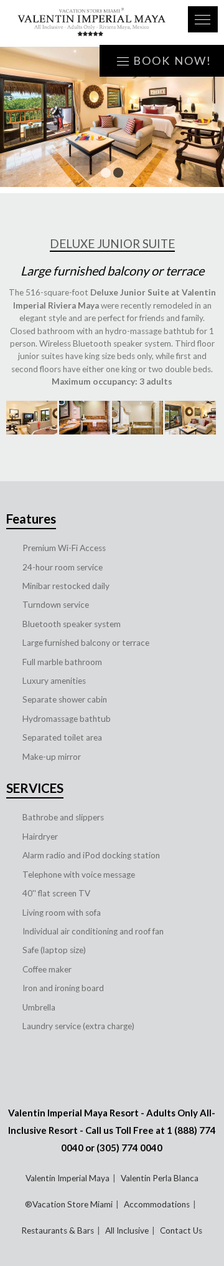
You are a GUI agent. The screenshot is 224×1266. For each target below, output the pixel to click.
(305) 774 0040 (129, 1147)
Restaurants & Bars (57, 1230)
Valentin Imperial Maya (68, 1178)
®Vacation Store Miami (69, 1204)
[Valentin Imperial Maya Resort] (91, 23)
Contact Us (181, 1230)
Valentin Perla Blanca (159, 1178)
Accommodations (157, 1204)
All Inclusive (127, 1230)
